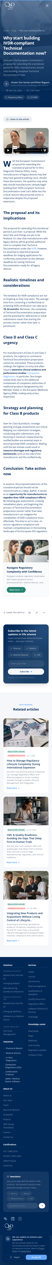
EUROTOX (7, 1165)
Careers (7, 1132)
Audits (31, 971)
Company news (35, 1055)
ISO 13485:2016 (10, 1151)
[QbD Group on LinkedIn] (13, 1219)
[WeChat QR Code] (5, 1219)
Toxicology (33, 1016)
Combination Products (11, 1073)
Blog (14, 30)
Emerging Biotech (11, 983)
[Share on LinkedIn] (29, 612)
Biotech (32, 648)
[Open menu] (47, 5)
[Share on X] (37, 612)
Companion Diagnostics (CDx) (13, 1066)
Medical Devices (20, 655)
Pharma (17, 648)
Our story (7, 1100)
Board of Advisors (11, 1109)
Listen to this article (19, 119)
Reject (17, 1257)
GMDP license (9, 1160)
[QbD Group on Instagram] (20, 1219)
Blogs (30, 1035)
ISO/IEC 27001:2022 (12, 1156)
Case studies (34, 1045)
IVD (38, 655)
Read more (15, 589)
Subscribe (24, 671)
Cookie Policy (26, 1251)
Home (6, 30)
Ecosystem (8, 1114)
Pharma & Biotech (14, 1048)
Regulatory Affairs (36, 1004)
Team (5, 1105)
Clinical (31, 976)
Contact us (8, 1137)
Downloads (33, 1031)
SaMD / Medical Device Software (12, 1080)
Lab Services (34, 981)
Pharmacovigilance (37, 986)
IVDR (33, 248)
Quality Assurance (36, 999)
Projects (7, 1119)
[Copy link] (44, 612)
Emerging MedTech (12, 1011)
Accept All (36, 1257)
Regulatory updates (37, 1050)
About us (7, 1095)
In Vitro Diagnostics (11, 1059)
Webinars (32, 1040)
